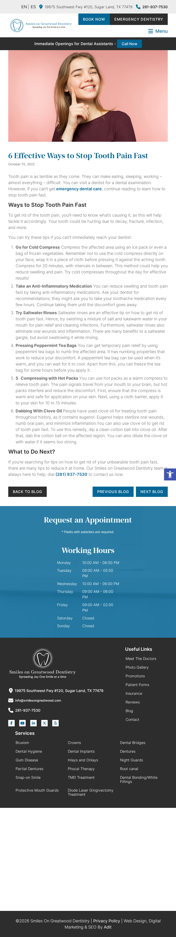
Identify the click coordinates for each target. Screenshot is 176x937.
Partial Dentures (29, 768)
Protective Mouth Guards (37, 790)
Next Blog (151, 491)
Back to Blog (27, 491)
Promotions (135, 676)
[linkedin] (33, 723)
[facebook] (11, 723)
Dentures (127, 751)
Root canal (129, 768)
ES (33, 6)
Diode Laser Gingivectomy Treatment (90, 792)
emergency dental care (78, 188)
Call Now (129, 43)
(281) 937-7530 (71, 474)
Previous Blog (113, 491)
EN (24, 6)
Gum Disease (27, 760)
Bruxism (22, 742)
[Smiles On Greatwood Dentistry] (40, 25)
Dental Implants (81, 751)
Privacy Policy (106, 920)
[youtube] (22, 723)
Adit (108, 927)
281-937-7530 (155, 7)
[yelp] (55, 723)
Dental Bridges (132, 742)
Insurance (134, 693)
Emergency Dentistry (138, 19)
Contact (132, 719)
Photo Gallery (137, 667)
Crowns (74, 742)
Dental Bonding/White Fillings (138, 779)
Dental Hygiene (29, 751)
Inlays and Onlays (83, 760)
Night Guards (131, 760)
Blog (129, 710)
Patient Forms (137, 684)
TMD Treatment (81, 777)
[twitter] (44, 723)
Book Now (94, 19)
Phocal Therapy (81, 768)
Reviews (133, 702)
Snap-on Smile (28, 777)
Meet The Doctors (141, 658)
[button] (170, 474)
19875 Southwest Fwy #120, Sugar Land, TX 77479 (88, 7)
